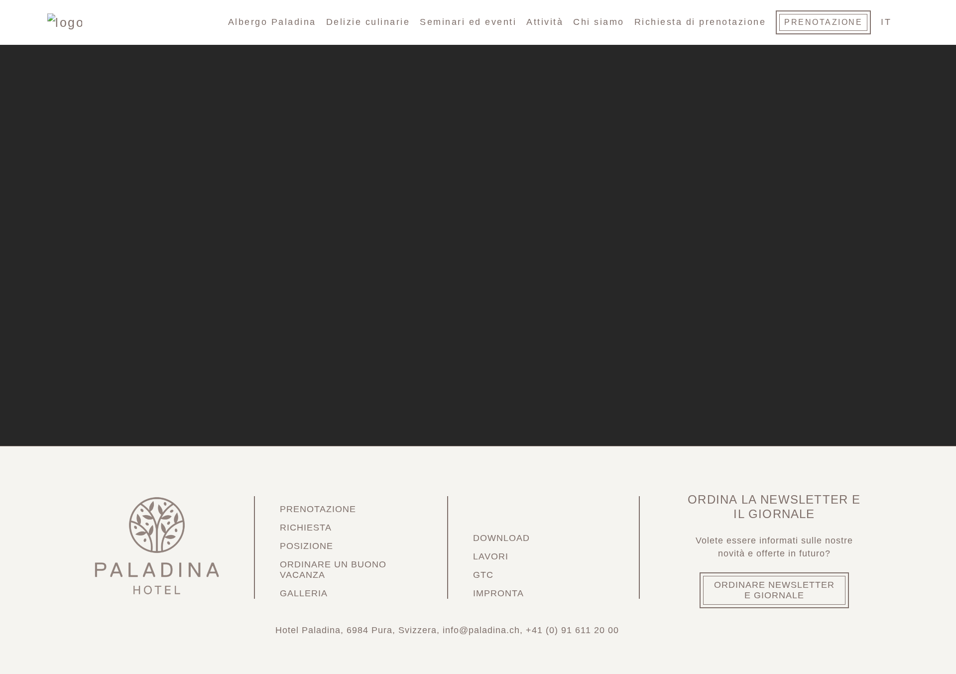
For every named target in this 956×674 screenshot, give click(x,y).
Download (501, 538)
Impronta (498, 593)
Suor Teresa (428, 428)
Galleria (304, 593)
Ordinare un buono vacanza (333, 569)
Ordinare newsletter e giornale (774, 590)
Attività (544, 22)
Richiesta (306, 528)
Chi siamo (598, 22)
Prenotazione (823, 22)
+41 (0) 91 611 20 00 (572, 630)
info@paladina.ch (481, 630)
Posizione (306, 546)
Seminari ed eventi (468, 22)
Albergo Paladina (272, 22)
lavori (490, 556)
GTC (483, 575)
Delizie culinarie (368, 22)
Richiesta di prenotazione (700, 22)
